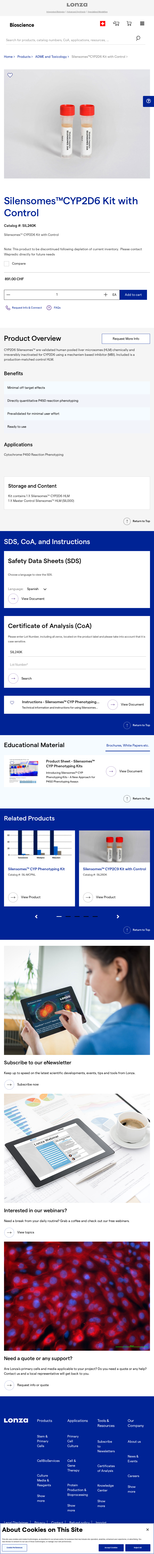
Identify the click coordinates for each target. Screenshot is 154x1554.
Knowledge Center (105, 1488)
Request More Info (126, 339)
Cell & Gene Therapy (73, 1465)
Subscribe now (28, 1085)
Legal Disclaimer (16, 1523)
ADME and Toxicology (51, 57)
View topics (25, 1232)
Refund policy (79, 1523)
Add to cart (133, 295)
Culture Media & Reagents (44, 1480)
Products (23, 57)
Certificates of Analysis (106, 1468)
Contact (57, 1523)
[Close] (147, 1529)
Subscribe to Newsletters (106, 1446)
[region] (77, 1538)
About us (134, 1442)
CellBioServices (48, 1461)
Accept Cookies (111, 1548)
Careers (133, 1476)
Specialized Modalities (98, 12)
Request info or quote (33, 1385)
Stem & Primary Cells (42, 1441)
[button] (148, 101)
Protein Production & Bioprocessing (77, 1490)
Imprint (101, 1523)
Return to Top (141, 521)
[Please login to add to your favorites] (10, 75)
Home (8, 57)
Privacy (39, 1523)
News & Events (133, 1459)
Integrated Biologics (56, 12)
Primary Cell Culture (73, 1441)
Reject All (138, 1548)
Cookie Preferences (14, 1548)
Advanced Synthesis (76, 12)
